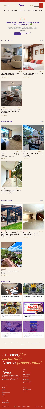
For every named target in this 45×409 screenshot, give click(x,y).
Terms (3, 396)
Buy (9, 10)
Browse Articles (26, 33)
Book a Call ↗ (41, 5)
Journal (35, 10)
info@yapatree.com (39, 406)
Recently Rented (5, 402)
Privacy (3, 394)
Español (31, 5)
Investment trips (26, 382)
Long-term (14, 10)
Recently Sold (5, 400)
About (41, 10)
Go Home (17, 33)
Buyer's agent (26, 379)
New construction (27, 372)
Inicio (4, 10)
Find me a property (27, 381)
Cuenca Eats (25, 391)
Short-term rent (26, 376)
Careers (3, 391)
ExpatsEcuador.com (6, 392)
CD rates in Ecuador (27, 389)
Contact (36, 5)
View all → (42, 40)
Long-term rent (26, 374)
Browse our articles (35, 342)
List (29, 10)
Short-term (23, 10)
